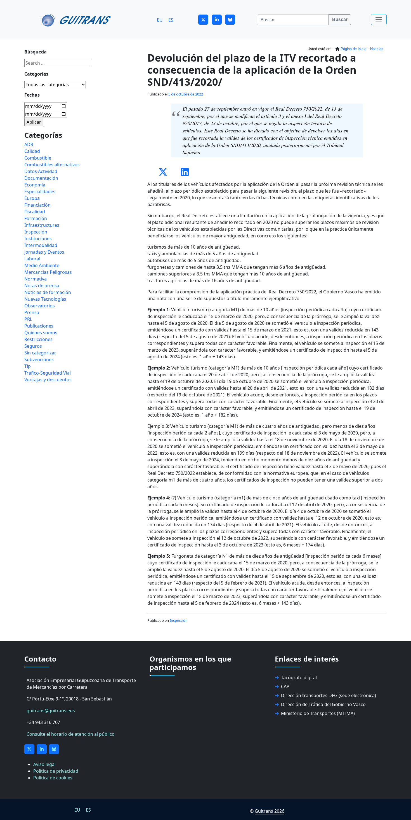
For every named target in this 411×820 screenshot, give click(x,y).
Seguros (33, 346)
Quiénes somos (40, 333)
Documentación (41, 178)
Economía (34, 185)
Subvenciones (39, 359)
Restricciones (38, 339)
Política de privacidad (55, 771)
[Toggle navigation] (379, 19)
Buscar (340, 19)
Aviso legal (44, 764)
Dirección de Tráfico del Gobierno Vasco (323, 704)
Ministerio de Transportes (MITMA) (318, 713)
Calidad (32, 151)
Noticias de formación (47, 292)
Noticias (376, 49)
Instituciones (38, 238)
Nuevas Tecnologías (45, 299)
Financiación (37, 205)
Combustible (37, 158)
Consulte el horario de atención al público (71, 734)
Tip (27, 366)
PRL (28, 319)
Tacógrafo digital (299, 677)
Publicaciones (38, 326)
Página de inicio (353, 49)
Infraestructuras (41, 225)
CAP (285, 686)
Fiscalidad (34, 212)
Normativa (35, 279)
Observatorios (39, 306)
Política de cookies (52, 778)
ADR (28, 144)
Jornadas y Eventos (44, 252)
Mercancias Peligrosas (48, 272)
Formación (35, 218)
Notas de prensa (41, 285)
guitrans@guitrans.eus (51, 710)
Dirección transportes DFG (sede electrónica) (328, 695)
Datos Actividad (40, 171)
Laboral (32, 259)
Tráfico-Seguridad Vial (47, 373)
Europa (32, 198)
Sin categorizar (40, 353)
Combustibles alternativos (52, 165)
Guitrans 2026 (269, 811)
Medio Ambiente (41, 265)
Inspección (179, 620)
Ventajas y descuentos (48, 380)
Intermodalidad (40, 245)
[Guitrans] (75, 19)
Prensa (31, 312)
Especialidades (39, 191)
